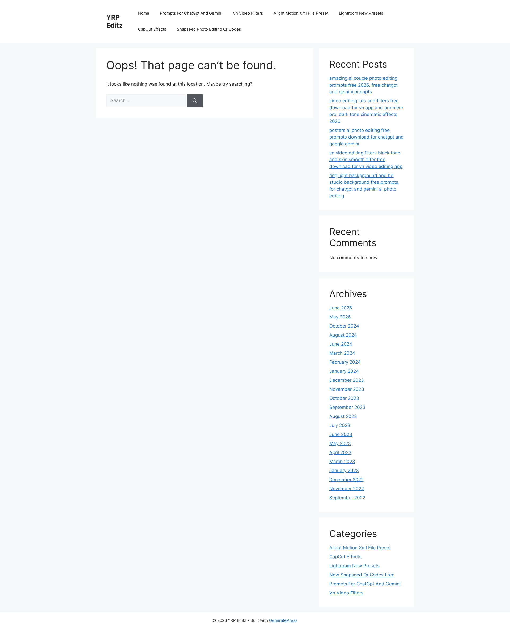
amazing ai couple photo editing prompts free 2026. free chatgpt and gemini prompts (363, 85)
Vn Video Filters (248, 13)
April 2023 (340, 452)
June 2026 (340, 308)
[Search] (195, 100)
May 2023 (340, 443)
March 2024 (342, 353)
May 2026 (340, 317)
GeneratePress (283, 620)
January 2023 (344, 470)
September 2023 (347, 407)
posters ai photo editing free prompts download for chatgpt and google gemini (366, 137)
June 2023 (340, 434)
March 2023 (342, 461)
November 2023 (346, 389)
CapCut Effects (152, 29)
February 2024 (345, 362)
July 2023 (339, 425)
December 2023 (346, 380)
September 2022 (347, 497)
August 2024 (343, 335)
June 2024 (340, 344)
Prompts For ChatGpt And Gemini (191, 13)
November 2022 (346, 488)
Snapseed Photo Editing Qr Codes (209, 29)
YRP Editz (114, 21)
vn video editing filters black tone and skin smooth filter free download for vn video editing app (365, 159)
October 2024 (344, 326)
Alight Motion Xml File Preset (301, 13)
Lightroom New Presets (361, 13)
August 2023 (343, 416)
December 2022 (346, 479)
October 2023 (344, 398)
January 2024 (344, 371)
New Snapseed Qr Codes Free (361, 574)
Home (143, 13)
